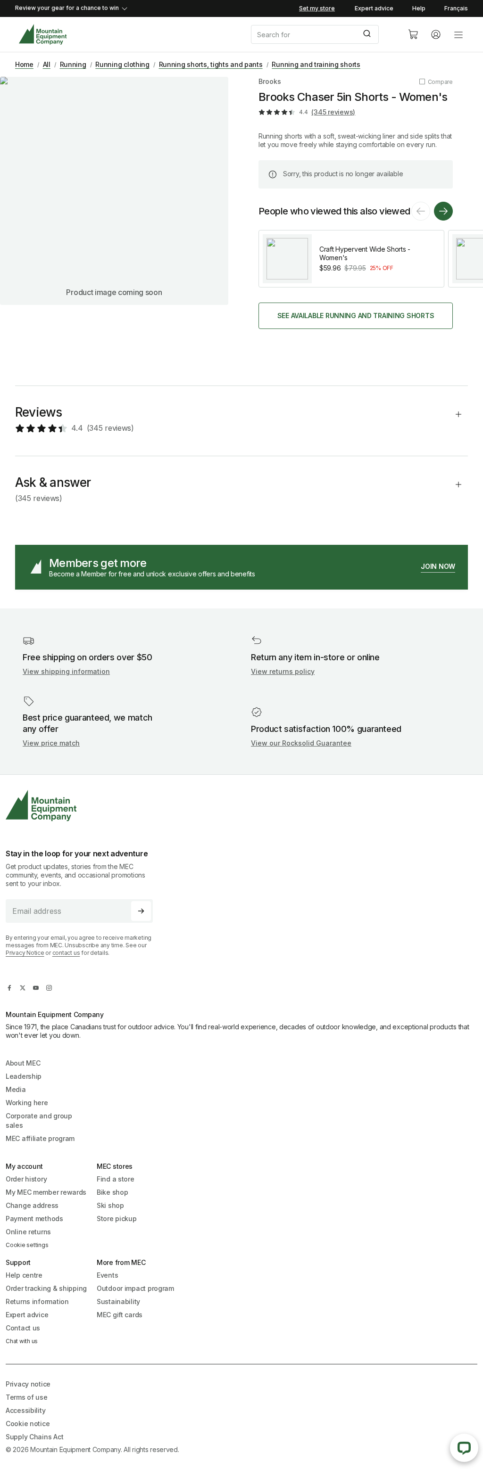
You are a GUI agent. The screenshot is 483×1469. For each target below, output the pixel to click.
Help (418, 8)
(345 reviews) (333, 112)
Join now (438, 566)
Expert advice (374, 8)
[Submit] (368, 34)
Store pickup (117, 1219)
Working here (27, 1103)
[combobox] (321, 34)
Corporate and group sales (39, 1120)
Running (73, 64)
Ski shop (110, 1205)
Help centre (24, 1275)
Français (456, 8)
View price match (51, 743)
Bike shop (112, 1192)
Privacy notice (28, 1384)
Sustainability (118, 1301)
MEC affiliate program (40, 1138)
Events (107, 1275)
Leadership (24, 1076)
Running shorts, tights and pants (211, 64)
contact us (66, 952)
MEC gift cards (119, 1315)
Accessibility (25, 1410)
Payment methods (34, 1219)
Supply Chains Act (34, 1437)
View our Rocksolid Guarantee (301, 743)
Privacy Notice (25, 952)
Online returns (28, 1232)
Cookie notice (28, 1424)
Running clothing (122, 64)
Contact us (23, 1328)
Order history (26, 1179)
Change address (32, 1205)
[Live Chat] (464, 1448)
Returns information (37, 1301)
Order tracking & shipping (46, 1288)
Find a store (115, 1179)
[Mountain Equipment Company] (83, 805)
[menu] (458, 34)
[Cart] (413, 34)
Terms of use (27, 1397)
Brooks (269, 81)
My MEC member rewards (46, 1192)
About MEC (23, 1063)
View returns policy (283, 671)
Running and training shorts (316, 64)
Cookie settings (27, 1244)
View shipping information (66, 671)
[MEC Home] (43, 34)
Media (16, 1089)
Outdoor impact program (135, 1288)
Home (24, 64)
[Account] (435, 34)
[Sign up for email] (141, 911)
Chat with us (22, 1341)
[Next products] (443, 211)
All (46, 64)
